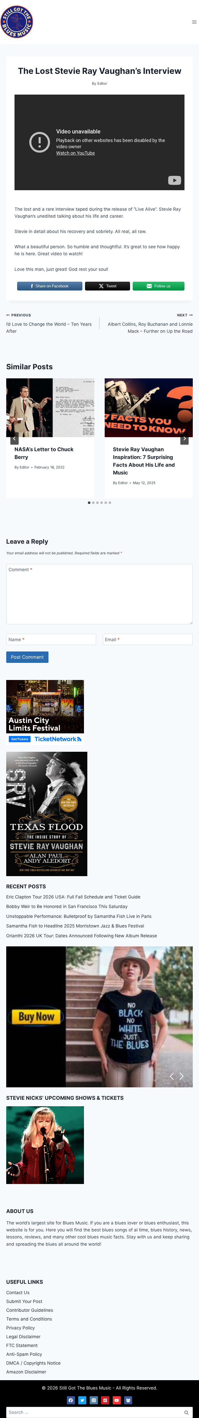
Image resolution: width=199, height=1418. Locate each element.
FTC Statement (22, 1345)
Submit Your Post (24, 1301)
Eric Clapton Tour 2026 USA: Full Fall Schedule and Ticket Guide (73, 896)
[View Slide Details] (99, 1017)
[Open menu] (194, 22)
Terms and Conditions (29, 1319)
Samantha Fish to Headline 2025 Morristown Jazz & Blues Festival (75, 925)
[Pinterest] (105, 1400)
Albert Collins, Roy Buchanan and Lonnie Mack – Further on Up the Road (150, 323)
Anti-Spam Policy (24, 1354)
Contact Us (18, 1292)
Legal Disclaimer (23, 1336)
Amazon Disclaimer (26, 1371)
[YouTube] (117, 1400)
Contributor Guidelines (29, 1310)
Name (17, 639)
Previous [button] (171, 1076)
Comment (20, 569)
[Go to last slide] (14, 438)
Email (112, 639)
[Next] (184, 438)
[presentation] (50, 407)
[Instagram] (94, 1400)
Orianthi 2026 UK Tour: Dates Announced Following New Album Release (81, 935)
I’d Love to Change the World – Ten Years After (49, 323)
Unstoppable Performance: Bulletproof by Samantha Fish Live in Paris (79, 916)
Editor (24, 467)
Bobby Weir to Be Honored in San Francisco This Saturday (66, 906)
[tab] (89, 502)
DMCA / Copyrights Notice (33, 1363)
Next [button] (181, 1076)
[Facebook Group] (128, 1400)
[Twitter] (82, 1400)
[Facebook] (71, 1400)
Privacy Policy (20, 1327)
